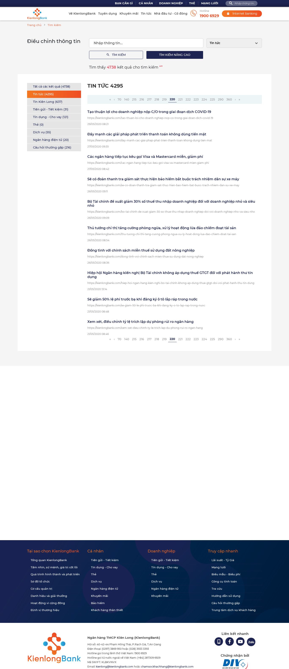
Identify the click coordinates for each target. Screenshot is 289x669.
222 (188, 99)
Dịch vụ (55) (42, 132)
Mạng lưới (209, 3)
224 (204, 99)
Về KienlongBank (82, 13)
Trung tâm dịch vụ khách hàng (234, 610)
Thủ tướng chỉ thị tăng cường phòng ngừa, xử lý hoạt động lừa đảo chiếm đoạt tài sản (161, 228)
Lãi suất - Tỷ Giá (223, 560)
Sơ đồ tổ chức (40, 581)
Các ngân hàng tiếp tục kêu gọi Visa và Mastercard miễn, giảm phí (145, 157)
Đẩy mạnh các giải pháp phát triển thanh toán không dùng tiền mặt (146, 134)
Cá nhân (146, 3)
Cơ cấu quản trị (41, 588)
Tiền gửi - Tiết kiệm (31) (50, 109)
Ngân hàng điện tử (104, 588)
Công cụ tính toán (224, 581)
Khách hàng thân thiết (107, 610)
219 (164, 99)
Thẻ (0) (38, 125)
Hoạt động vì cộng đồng (48, 603)
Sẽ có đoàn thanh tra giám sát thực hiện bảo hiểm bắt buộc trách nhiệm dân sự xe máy (163, 179)
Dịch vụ (96, 581)
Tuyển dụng (107, 13)
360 (229, 99)
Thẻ (192, 3)
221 (180, 99)
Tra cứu (217, 588)
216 (141, 99)
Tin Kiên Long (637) (47, 102)
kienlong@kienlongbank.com (115, 666)
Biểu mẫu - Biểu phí (226, 574)
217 (149, 99)
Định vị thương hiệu (45, 610)
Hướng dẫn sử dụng (226, 595)
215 (134, 99)
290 (220, 99)
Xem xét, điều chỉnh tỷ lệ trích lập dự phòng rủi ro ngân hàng (140, 322)
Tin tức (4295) (43, 94)
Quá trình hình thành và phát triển (55, 574)
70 (119, 99)
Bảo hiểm (98, 603)
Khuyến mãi (129, 13)
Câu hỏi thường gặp (226, 603)
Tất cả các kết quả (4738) (51, 86)
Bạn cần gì (124, 3)
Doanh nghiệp (171, 3)
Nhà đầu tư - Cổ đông (170, 13)
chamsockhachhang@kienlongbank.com (167, 666)
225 (212, 99)
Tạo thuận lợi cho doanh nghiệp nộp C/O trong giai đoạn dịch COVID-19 (149, 112)
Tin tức (146, 13)
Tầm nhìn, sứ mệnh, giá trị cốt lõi (54, 567)
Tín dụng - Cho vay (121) (50, 117)
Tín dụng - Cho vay (104, 567)
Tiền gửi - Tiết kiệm (105, 560)
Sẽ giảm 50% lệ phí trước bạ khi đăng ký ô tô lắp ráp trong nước (142, 299)
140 (126, 99)
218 (156, 99)
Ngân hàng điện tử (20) (51, 140)
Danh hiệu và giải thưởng (49, 595)
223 (196, 99)
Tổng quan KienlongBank (49, 560)
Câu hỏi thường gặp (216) (52, 147)
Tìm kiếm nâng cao (174, 55)
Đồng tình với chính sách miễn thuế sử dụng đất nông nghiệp (141, 250)
